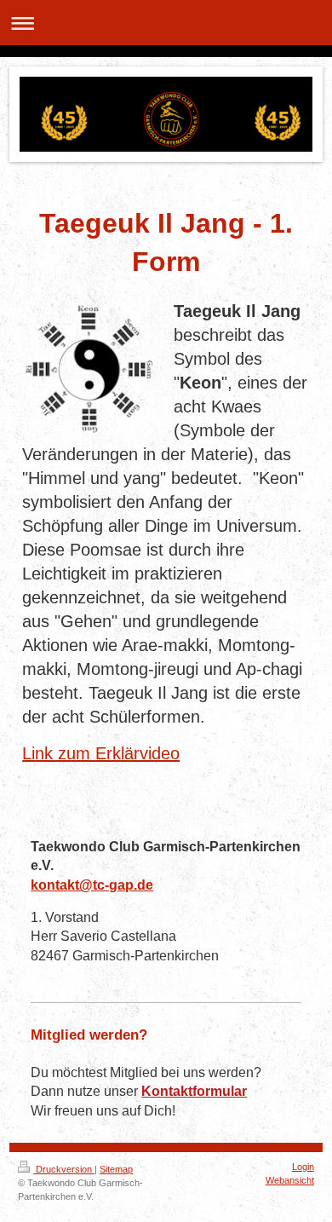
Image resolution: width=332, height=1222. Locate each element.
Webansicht (290, 1180)
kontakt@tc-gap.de (92, 885)
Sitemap (116, 1169)
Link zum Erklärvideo (101, 753)
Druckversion (63, 1169)
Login (303, 1166)
